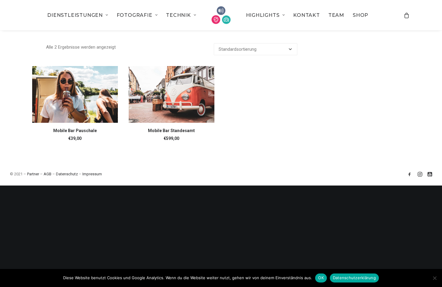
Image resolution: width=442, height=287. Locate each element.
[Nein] (434, 278)
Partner (33, 174)
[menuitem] (77, 15)
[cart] (407, 15)
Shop (360, 15)
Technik (178, 15)
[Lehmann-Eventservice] (221, 15)
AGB (47, 174)
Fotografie (134, 15)
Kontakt (306, 15)
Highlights (263, 15)
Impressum (92, 174)
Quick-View (111, 73)
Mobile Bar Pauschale (75, 130)
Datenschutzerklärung (354, 277)
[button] (75, 94)
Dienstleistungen (75, 15)
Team (336, 15)
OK (321, 277)
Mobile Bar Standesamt (171, 130)
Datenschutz (67, 174)
